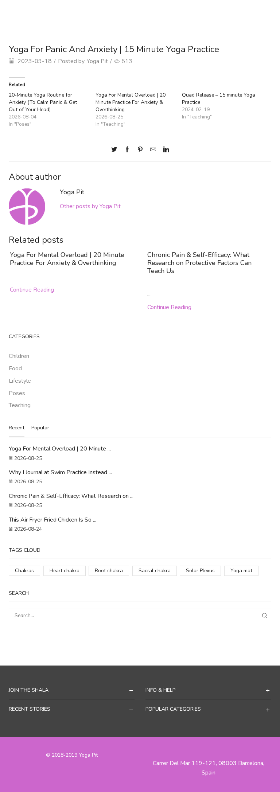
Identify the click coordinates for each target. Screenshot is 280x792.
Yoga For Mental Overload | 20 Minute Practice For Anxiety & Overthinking (131, 102)
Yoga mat (241, 570)
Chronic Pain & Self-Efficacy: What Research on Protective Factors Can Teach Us (199, 262)
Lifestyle (20, 381)
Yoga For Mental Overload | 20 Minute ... (60, 449)
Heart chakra (64, 570)
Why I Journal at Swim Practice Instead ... (60, 472)
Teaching (158, 12)
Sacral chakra (155, 570)
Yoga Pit (97, 61)
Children (19, 356)
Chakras (24, 570)
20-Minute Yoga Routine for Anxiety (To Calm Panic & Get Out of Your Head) (43, 102)
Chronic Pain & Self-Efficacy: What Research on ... (71, 496)
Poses (17, 393)
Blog (136, 12)
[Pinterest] (140, 150)
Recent (16, 427)
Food (15, 368)
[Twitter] (116, 150)
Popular (40, 427)
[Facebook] (127, 150)
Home (117, 12)
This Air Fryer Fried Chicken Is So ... (52, 520)
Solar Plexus (200, 570)
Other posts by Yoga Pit (90, 206)
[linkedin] (164, 150)
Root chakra (109, 570)
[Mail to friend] (153, 150)
